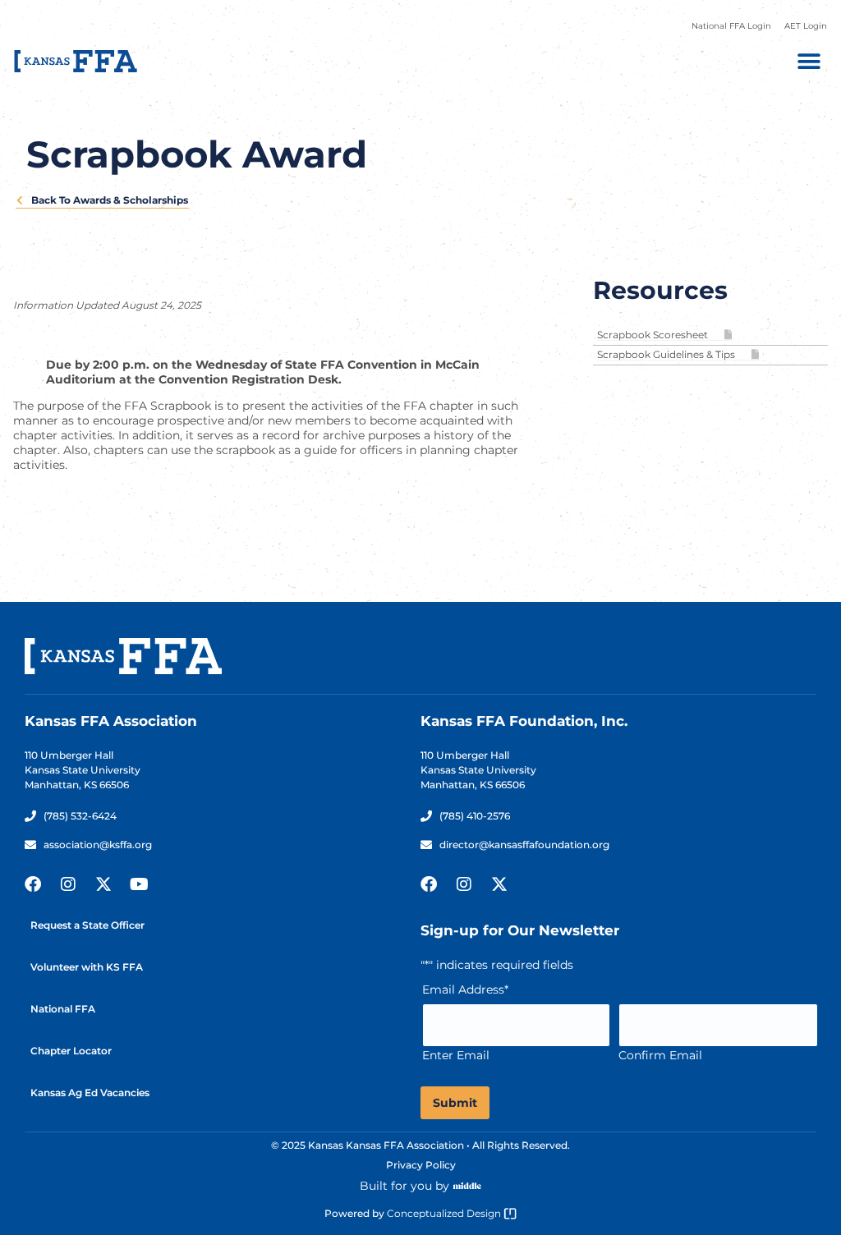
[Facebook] (33, 884)
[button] (808, 61)
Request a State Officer (87, 925)
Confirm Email (660, 1055)
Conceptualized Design (445, 1213)
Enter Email (455, 1055)
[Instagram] (68, 884)
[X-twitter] (103, 884)
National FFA (62, 1009)
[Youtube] (139, 884)
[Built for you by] (467, 1186)
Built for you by (404, 1185)
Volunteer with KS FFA (86, 967)
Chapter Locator (71, 1050)
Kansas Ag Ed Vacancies (89, 1092)
